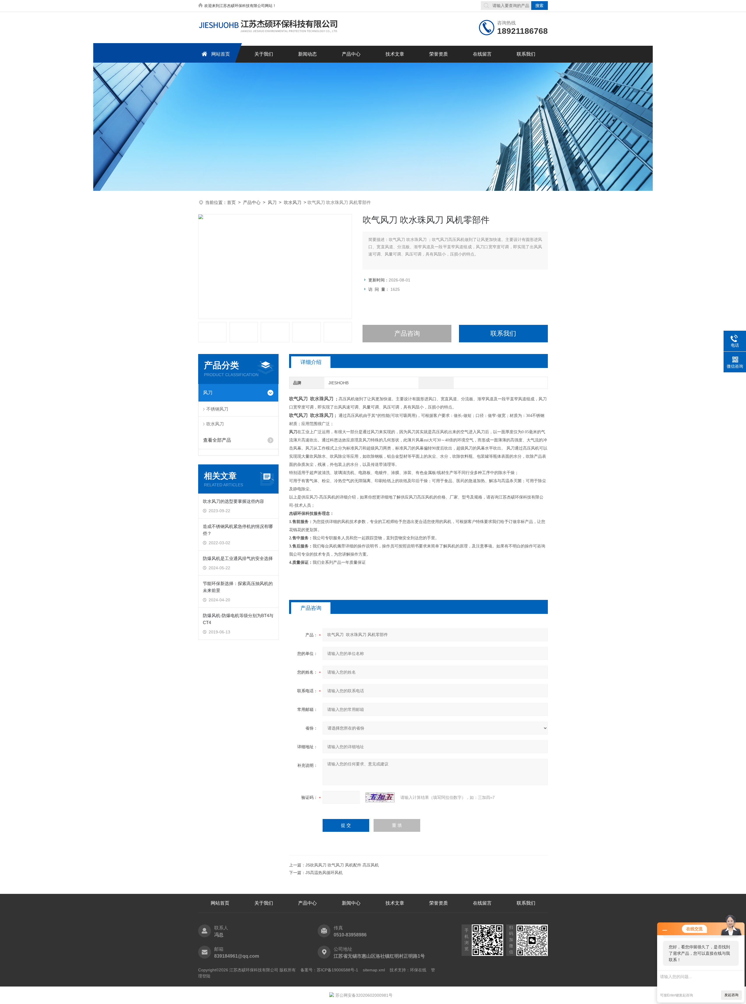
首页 (231, 202)
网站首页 (220, 54)
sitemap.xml (374, 970)
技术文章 (395, 54)
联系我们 (526, 54)
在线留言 (482, 54)
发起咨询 (731, 995)
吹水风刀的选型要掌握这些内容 (233, 501)
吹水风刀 (292, 202)
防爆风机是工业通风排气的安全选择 (238, 558)
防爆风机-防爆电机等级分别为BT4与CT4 (238, 619)
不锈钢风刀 (217, 408)
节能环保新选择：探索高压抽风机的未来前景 (238, 587)
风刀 (272, 202)
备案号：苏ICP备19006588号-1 (329, 970)
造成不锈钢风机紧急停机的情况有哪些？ (238, 530)
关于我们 (263, 54)
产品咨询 (407, 333)
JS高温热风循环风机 (324, 872)
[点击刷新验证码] (380, 797)
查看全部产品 (217, 440)
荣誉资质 (438, 54)
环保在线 (418, 970)
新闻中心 (351, 903)
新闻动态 (307, 54)
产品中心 (351, 54)
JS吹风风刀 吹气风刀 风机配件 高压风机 (342, 865)
